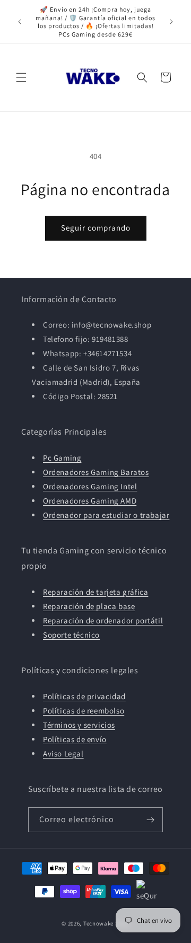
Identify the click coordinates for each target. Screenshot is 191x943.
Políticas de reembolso (83, 711)
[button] (21, 77)
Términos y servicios (79, 725)
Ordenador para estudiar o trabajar (106, 515)
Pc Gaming (62, 458)
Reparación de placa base (89, 606)
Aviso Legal (63, 753)
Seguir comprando (96, 228)
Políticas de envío (75, 739)
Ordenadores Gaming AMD (89, 501)
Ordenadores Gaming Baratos (96, 472)
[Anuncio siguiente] (171, 21)
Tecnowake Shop (106, 923)
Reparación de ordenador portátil (103, 620)
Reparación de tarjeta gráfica (95, 592)
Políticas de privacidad (84, 696)
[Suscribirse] (150, 819)
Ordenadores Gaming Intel (90, 486)
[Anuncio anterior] (19, 21)
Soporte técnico (71, 635)
